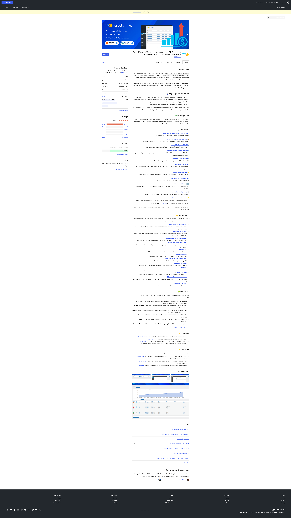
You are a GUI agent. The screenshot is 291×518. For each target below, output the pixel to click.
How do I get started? (183, 439)
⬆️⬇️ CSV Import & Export (181, 184)
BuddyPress (57, 502)
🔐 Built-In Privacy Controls (181, 172)
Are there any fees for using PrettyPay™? (178, 463)
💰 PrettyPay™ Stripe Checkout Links (178, 139)
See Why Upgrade (179, 327)
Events (115, 498)
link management (112, 102)
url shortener (105, 106)
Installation (169, 62)
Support (104, 62)
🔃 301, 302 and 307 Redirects (180, 145)
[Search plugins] (268, 17)
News (283, 498)
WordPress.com (56, 495)
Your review (124, 137)
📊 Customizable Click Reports (180, 178)
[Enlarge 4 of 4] (187, 385)
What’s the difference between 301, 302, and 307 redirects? (172, 458)
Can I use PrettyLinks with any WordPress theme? (175, 434)
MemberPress (141, 356)
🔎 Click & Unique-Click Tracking (179, 158)
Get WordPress (7, 2)
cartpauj (155, 480)
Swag (115, 502)
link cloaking (105, 99)
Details (186, 62)
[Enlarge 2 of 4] (168, 376)
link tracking (105, 102)
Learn (171, 495)
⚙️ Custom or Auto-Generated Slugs (178, 150)
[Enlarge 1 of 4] (187, 376)
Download (105, 54)
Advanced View (123, 110)
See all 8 (104, 96)
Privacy (283, 502)
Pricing (187, 327)
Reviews (178, 62)
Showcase (226, 495)
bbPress (58, 500)
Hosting (283, 500)
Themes (227, 498)
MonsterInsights (142, 337)
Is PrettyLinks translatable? (181, 453)
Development (159, 62)
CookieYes (151, 339)
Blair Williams (177, 57)
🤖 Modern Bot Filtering (182, 164)
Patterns (227, 502)
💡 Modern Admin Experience (180, 198)
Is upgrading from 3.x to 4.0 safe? (179, 443)
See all (103, 137)
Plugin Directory (281, 7)
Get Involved (113, 495)
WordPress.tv (169, 502)
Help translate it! (136, 12)
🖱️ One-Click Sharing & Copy (180, 192)
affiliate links (111, 99)
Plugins (227, 500)
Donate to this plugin (122, 169)
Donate (114, 500)
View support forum (122, 154)
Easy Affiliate (142, 341)
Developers (170, 500)
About (283, 495)
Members (141, 365)
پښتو (269, 509)
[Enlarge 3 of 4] (148, 376)
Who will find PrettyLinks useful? (180, 429)
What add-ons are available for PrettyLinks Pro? (175, 448)
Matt (59, 498)
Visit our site (163, 203)
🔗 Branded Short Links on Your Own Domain (175, 133)
